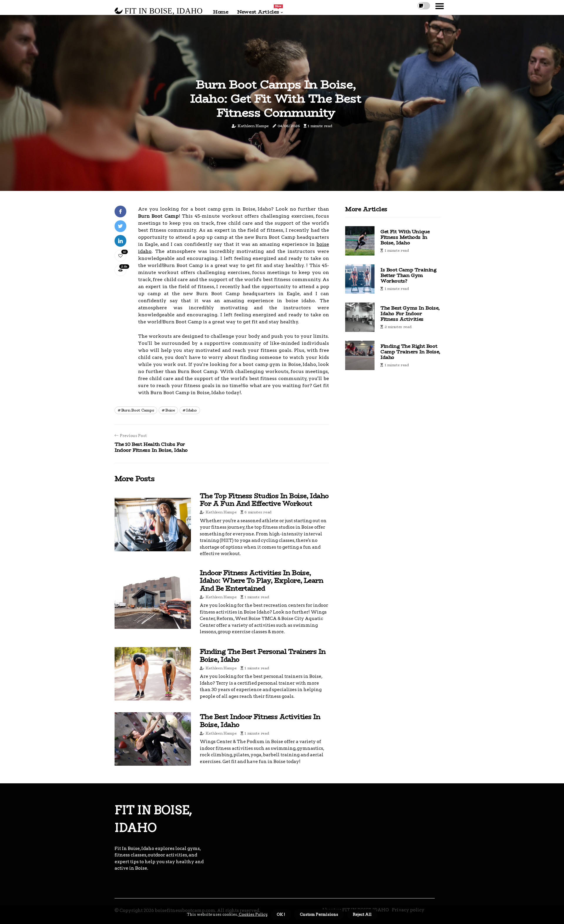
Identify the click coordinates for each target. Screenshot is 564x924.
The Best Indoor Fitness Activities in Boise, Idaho (260, 720)
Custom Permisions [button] (319, 914)
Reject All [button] (362, 914)
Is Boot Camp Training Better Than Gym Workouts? (408, 275)
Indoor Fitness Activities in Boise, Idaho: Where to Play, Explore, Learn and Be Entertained (261, 580)
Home (220, 12)
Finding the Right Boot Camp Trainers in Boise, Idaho (410, 351)
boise (170, 410)
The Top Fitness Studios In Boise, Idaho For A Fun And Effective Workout (264, 499)
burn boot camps (137, 410)
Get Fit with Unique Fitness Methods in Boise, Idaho (404, 237)
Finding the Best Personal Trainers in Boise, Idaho (263, 655)
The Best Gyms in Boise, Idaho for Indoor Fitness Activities (410, 313)
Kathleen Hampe (253, 126)
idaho (191, 410)
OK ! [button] (281, 914)
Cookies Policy (252, 914)
